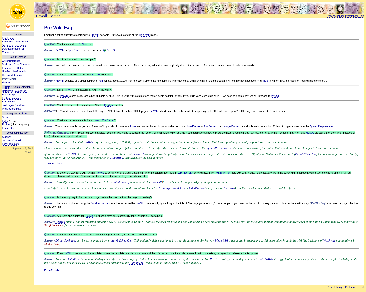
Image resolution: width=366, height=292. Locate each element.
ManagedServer (230, 126)
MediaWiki (116, 157)
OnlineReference (11, 60)
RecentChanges (335, 15)
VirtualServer (193, 126)
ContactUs (8, 52)
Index (5, 121)
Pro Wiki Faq (58, 27)
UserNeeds (138, 154)
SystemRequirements (14, 45)
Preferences (352, 15)
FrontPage (8, 38)
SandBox (20, 105)
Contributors (8, 128)
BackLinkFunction (100, 203)
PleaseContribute (11, 108)
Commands (8, 68)
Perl (100, 80)
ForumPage (8, 94)
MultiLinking (122, 182)
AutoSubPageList (121, 240)
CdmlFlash (178, 188)
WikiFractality (185, 172)
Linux (133, 126)
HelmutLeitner (54, 163)
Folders (6, 124)
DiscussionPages (65, 240)
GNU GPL (112, 50)
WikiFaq (6, 82)
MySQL (275, 95)
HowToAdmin (19, 71)
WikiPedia (329, 240)
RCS (265, 80)
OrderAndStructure (12, 75)
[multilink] (162, 182)
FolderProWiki (52, 270)
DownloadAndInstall (13, 48)
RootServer (209, 126)
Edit (361, 15)
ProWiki (95, 35)
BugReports (8, 101)
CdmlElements (22, 64)
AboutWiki (7, 41)
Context (156, 182)
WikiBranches (223, 172)
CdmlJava (228, 188)
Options (21, 68)
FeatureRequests (11, 98)
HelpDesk (7, 91)
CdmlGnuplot (197, 188)
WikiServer (108, 120)
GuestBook (21, 91)
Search (25, 113)
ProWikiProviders (305, 154)
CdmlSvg (164, 188)
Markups (7, 64)
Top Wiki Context (11, 140)
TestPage (7, 105)
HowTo (6, 71)
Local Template (10, 143)
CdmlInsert (75, 259)
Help (7, 87)
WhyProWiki (22, 41)
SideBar (6, 136)
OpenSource (74, 50)
